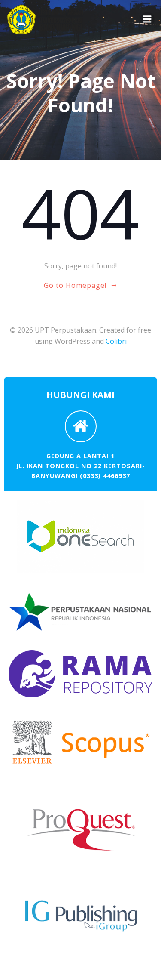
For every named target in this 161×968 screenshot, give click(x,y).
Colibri (116, 341)
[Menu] (147, 19)
